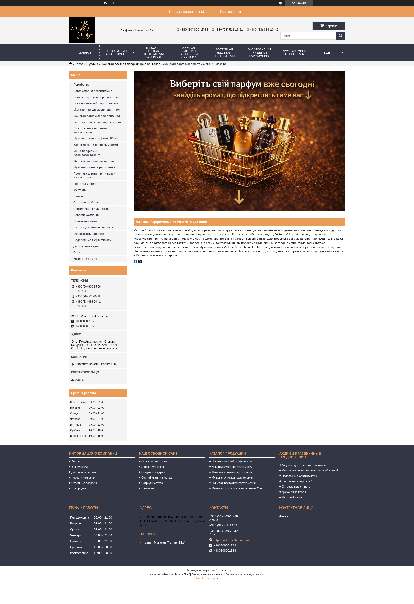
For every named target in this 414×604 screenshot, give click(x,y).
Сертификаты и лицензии (91, 208)
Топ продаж (78, 488)
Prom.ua (226, 570)
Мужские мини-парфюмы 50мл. (294, 52)
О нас (77, 252)
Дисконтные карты (86, 246)
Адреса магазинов (153, 466)
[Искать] (340, 36)
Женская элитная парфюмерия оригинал (189, 52)
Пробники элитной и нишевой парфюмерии (94, 175)
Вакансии (147, 488)
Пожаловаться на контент (207, 574)
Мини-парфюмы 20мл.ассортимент (86, 152)
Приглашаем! (231, 11)
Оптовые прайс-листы (89, 202)
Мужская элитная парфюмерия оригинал (153, 52)
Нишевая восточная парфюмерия (234, 483)
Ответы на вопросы (84, 483)
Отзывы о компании (154, 461)
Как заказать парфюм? (89, 233)
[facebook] (135, 262)
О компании (79, 466)
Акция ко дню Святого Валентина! (304, 465)
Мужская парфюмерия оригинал (96, 109)
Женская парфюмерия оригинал (96, 115)
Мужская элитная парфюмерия (232, 477)
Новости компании (86, 215)
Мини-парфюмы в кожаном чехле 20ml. (237, 488)
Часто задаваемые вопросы (93, 227)
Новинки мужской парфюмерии (95, 97)
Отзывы (78, 196)
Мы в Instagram (292, 497)
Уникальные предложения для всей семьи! (310, 470)
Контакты (79, 190)
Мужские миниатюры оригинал (95, 167)
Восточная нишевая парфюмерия (224, 53)
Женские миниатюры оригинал (95, 161)
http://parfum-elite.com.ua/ (91, 316)
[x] (140, 262)
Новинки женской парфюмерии (95, 103)
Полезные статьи (85, 221)
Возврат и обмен (85, 258)
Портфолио (81, 84)
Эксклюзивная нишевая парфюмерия (259, 53)
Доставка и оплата (86, 183)
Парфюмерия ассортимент (116, 52)
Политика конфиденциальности (245, 574)
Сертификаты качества (156, 477)
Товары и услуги (86, 64)
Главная (84, 52)
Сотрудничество (152, 483)
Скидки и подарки (153, 472)
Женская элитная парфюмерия (232, 472)
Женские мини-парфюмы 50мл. (96, 144)
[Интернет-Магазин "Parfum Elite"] (82, 42)
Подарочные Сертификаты (92, 240)
